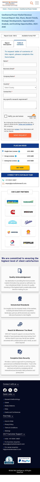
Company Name (9, 76)
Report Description (7, 43)
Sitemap (7, 431)
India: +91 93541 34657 (12, 439)
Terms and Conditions (25, 124)
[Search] (31, 3)
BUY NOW (20, 168)
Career (6, 402)
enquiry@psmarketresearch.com (15, 183)
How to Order (8, 421)
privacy (17, 129)
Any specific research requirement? (15, 99)
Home (5, 9)
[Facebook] (5, 390)
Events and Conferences (12, 412)
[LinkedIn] (15, 390)
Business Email (8, 69)
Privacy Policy (8, 424)
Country (6, 84)
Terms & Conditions (11, 427)
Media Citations (9, 406)
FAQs (6, 409)
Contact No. (7, 91)
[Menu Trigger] (37, 3)
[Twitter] (10, 390)
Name (5, 61)
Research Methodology (12, 399)
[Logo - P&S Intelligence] (12, 4)
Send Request (20, 135)
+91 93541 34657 (10, 180)
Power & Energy (13, 9)
